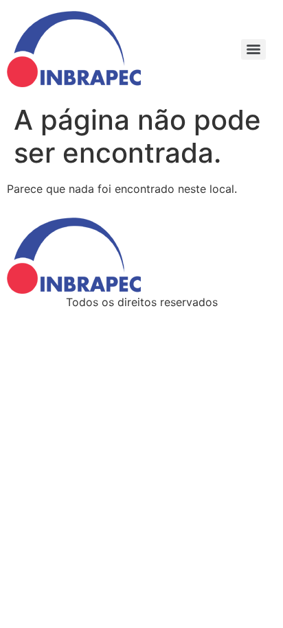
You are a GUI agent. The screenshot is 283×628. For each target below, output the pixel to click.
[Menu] (253, 49)
